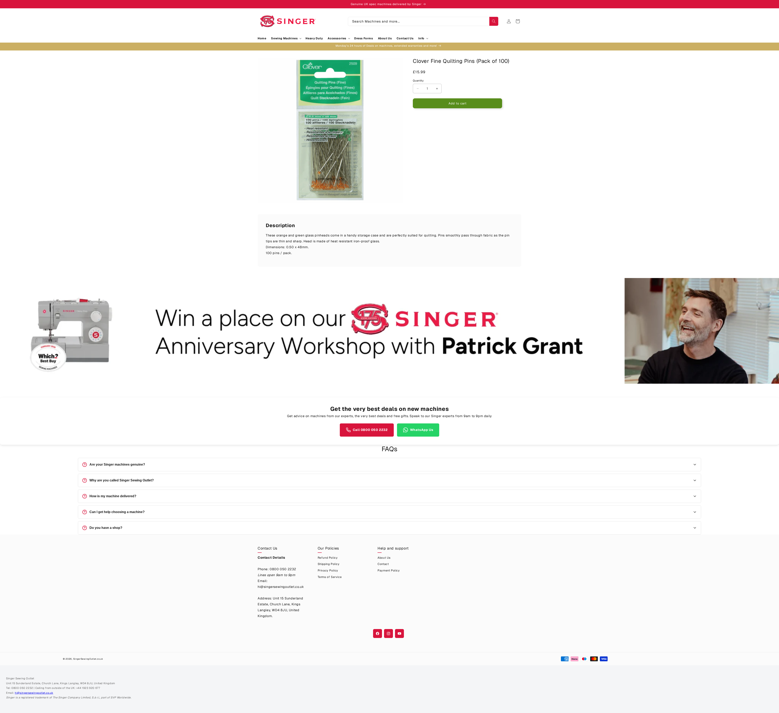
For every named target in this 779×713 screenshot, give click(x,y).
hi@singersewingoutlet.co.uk (34, 693)
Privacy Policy (328, 570)
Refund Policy (328, 557)
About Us (384, 557)
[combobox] (423, 21)
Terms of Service (330, 577)
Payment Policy (389, 570)
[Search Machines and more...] (493, 21)
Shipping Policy (329, 564)
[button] (286, 38)
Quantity (418, 80)
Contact (383, 564)
